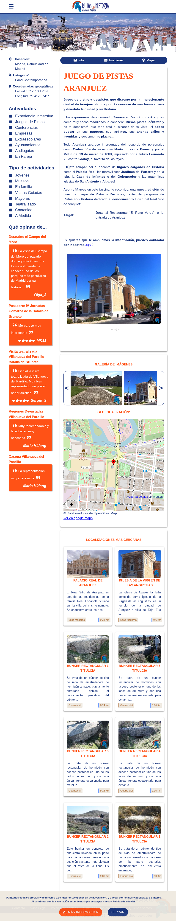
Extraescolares (28, 139)
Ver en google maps (78, 518)
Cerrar (117, 912)
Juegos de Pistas (30, 122)
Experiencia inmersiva (34, 116)
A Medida (23, 215)
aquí (88, 245)
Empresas (24, 133)
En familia (23, 187)
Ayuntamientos (28, 145)
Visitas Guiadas (28, 193)
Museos (22, 181)
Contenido (23, 210)
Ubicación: (22, 59)
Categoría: (21, 75)
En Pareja (23, 156)
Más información (83, 912)
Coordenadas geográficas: (34, 86)
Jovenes (22, 175)
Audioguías (24, 151)
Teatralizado (25, 204)
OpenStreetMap (138, 496)
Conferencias (26, 127)
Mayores (22, 198)
